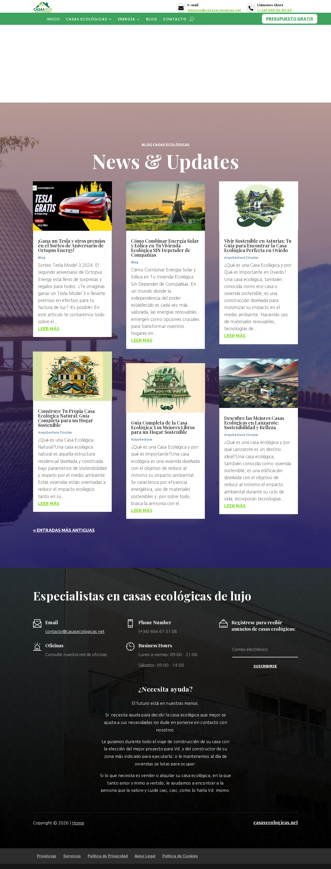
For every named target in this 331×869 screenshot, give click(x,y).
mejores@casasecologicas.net (214, 10)
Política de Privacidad (108, 856)
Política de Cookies (180, 856)
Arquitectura (141, 439)
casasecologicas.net (275, 822)
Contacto (175, 19)
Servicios (72, 856)
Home (78, 823)
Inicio (53, 19)
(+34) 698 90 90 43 (274, 10)
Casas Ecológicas (86, 19)
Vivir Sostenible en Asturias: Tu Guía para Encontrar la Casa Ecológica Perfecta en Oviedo (257, 245)
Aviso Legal (145, 856)
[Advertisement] (165, 63)
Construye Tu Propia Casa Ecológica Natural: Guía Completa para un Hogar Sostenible (66, 418)
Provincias (46, 856)
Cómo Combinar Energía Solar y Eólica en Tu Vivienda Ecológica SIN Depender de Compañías (165, 248)
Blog (151, 19)
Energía (126, 19)
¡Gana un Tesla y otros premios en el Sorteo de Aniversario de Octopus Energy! (71, 245)
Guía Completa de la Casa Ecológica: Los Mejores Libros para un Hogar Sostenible (163, 427)
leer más (48, 328)
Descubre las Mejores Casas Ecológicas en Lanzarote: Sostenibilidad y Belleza (254, 422)
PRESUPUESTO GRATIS (289, 19)
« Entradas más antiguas (64, 530)
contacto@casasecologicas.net (74, 631)
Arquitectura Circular (55, 432)
